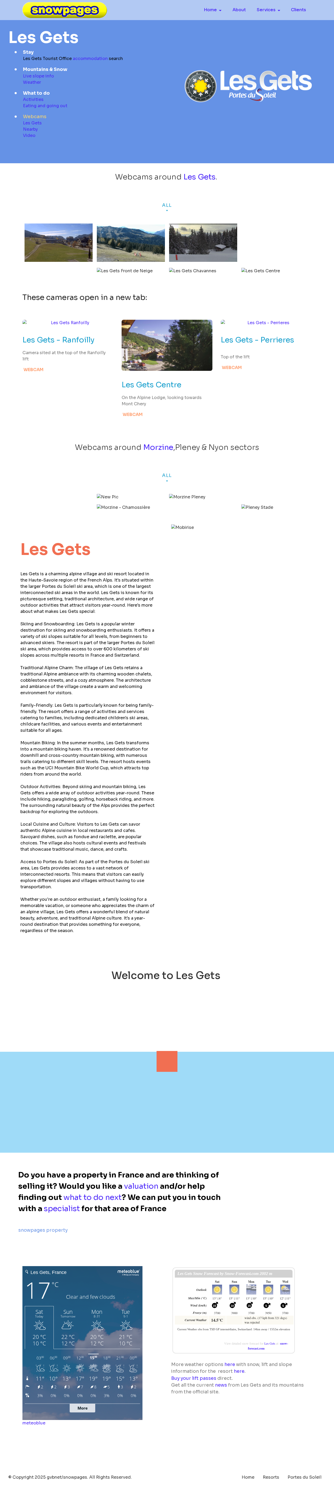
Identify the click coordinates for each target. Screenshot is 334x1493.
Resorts (271, 1477)
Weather (32, 82)
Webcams (34, 116)
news (221, 1385)
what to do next (92, 1197)
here (229, 1364)
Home (210, 10)
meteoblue (33, 1423)
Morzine (158, 447)
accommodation (90, 58)
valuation (141, 1186)
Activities (33, 99)
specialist (62, 1208)
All (167, 205)
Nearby (30, 129)
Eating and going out (45, 105)
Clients (298, 10)
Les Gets (32, 123)
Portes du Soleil (304, 1477)
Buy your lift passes (193, 1378)
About (239, 10)
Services (266, 10)
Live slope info (38, 76)
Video (29, 135)
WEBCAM (33, 369)
